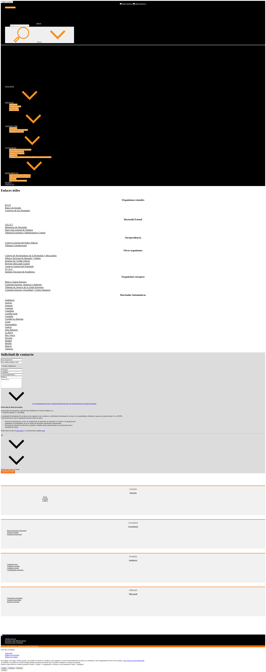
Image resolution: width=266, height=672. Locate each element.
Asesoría (133, 493)
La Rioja (9, 332)
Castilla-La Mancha (14, 319)
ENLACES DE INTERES (18, 181)
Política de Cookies (11, 657)
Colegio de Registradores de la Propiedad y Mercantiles (31, 255)
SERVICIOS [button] (9, 103)
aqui (43, 431)
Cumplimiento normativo (15, 570)
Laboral (45, 501)
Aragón (8, 302)
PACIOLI (8, 182)
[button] (23, 23)
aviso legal (19, 431)
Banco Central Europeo (16, 281)
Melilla (8, 343)
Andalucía (9, 300)
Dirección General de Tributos (19, 230)
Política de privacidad (12, 655)
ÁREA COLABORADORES (41, 157)
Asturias (9, 305)
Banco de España (13, 207)
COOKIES (4, 670)
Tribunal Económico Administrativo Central (25, 232)
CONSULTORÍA (15, 106)
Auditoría (133, 560)
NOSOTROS (9, 86)
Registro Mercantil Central (17, 263)
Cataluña (9, 316)
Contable (45, 499)
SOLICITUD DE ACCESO (18, 130)
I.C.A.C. (9, 269)
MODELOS (13, 155)
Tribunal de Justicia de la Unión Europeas (24, 287)
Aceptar (4, 668)
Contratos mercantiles (14, 600)
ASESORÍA (13, 104)
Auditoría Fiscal (12, 564)
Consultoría (133, 527)
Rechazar (19, 668)
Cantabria (9, 311)
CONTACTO (9, 184)
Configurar (11, 668)
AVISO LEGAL (10, 639)
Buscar (7, 25)
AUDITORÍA (14, 108)
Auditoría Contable (13, 566)
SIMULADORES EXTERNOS (20, 177)
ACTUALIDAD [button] (11, 148)
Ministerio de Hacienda (16, 227)
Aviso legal (8, 653)
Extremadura (11, 324)
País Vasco (10, 335)
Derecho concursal (13, 602)
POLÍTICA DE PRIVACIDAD (15, 641)
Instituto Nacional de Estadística (20, 271)
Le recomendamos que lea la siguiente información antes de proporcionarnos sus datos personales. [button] (64, 404)
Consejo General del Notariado (19, 266)
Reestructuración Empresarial (16, 531)
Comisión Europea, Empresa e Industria (23, 284)
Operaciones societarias (14, 598)
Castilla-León (11, 313)
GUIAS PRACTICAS (16, 151)
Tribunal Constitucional (16, 245)
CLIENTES (13, 128)
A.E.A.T (9, 224)
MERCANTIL (14, 110)
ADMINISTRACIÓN (16, 132)
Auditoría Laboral (13, 568)
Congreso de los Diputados (17, 210)
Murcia (8, 346)
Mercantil (133, 594)
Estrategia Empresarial (14, 534)
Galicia (8, 327)
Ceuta (7, 321)
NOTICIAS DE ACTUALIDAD (20, 150)
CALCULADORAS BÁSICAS (20, 175)
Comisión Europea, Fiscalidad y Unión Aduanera (27, 290)
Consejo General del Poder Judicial (21, 242)
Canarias (9, 308)
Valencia (9, 348)
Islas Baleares (11, 329)
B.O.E (8, 205)
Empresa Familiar (13, 532)
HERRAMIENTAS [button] (12, 173)
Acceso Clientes (10, 7)
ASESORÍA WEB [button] (11, 126)
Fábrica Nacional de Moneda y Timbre (23, 258)
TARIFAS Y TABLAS (16, 153)
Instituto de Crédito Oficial (17, 261)
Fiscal (45, 497)
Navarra (8, 338)
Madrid (8, 340)
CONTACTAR (8, 472)
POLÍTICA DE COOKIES (14, 643)
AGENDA (12, 179)
